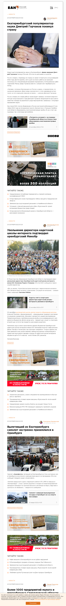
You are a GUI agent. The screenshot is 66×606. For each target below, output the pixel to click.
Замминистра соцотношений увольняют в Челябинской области (31, 203)
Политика (10, 132)
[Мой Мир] (56, 136)
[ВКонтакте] (49, 136)
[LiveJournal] (58, 136)
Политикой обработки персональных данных (47, 599)
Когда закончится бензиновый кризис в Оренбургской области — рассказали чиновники (32, 212)
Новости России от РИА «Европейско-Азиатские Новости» (13, 8)
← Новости (11, 14)
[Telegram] (53, 136)
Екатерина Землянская (51, 421)
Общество (16, 132)
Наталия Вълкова (53, 225)
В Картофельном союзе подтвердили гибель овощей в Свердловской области (33, 199)
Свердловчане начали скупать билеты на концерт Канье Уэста (31, 404)
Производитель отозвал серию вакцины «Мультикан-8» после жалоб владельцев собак (33, 400)
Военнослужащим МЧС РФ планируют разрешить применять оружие (33, 407)
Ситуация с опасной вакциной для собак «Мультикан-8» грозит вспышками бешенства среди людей (31, 207)
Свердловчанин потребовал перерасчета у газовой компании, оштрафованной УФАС (30, 195)
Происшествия (11, 507)
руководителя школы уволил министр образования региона (36, 312)
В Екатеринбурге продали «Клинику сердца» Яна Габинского (30, 562)
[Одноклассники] (51, 136)
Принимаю (33, 603)
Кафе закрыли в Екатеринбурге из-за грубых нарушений (29, 559)
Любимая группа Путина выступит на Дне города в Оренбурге (31, 572)
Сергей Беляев (52, 18)
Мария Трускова (52, 584)
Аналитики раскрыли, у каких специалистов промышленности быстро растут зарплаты (33, 395)
